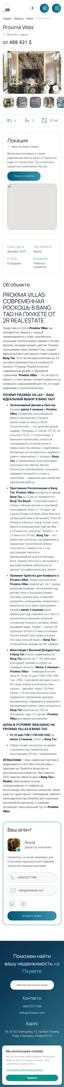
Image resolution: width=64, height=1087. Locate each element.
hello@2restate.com (32, 1012)
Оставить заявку (32, 915)
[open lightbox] (32, 72)
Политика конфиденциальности (24, 1069)
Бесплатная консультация (32, 985)
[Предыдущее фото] (47, 88)
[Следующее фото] (55, 88)
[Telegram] (23, 904)
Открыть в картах (24, 176)
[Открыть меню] (56, 8)
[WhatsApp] (11, 904)
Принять (32, 1077)
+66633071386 (32, 1006)
